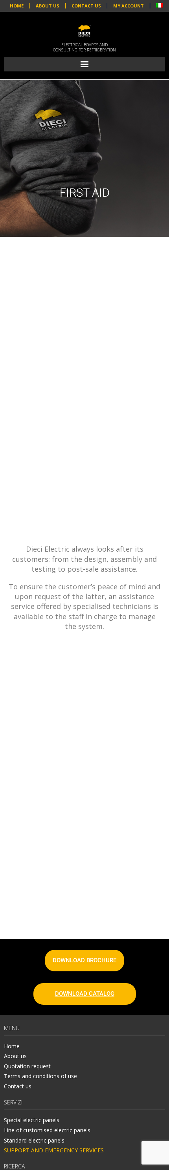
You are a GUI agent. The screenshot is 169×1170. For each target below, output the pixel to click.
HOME (17, 6)
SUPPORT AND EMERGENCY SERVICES (54, 1150)
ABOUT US (47, 6)
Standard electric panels (34, 1140)
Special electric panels (31, 1120)
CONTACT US (86, 6)
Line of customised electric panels (47, 1130)
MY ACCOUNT (128, 6)
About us (15, 1056)
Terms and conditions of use (40, 1076)
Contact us (17, 1086)
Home (12, 1046)
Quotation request (27, 1066)
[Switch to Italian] (159, 6)
